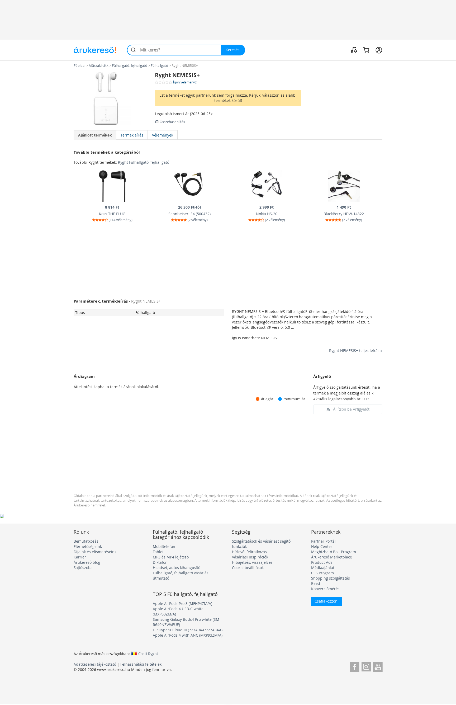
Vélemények (162, 135)
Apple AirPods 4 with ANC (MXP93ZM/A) (187, 635)
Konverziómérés (325, 588)
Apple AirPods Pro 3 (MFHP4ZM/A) (182, 603)
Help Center (321, 546)
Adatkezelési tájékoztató (95, 664)
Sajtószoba (83, 567)
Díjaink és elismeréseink (95, 551)
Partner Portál (323, 541)
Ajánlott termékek (95, 135)
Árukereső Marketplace (331, 557)
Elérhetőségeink (88, 546)
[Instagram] (366, 666)
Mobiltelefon (164, 546)
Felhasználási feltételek (141, 664)
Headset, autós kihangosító (176, 567)
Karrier (80, 557)
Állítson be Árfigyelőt (351, 409)
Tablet (158, 551)
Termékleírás (132, 135)
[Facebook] (354, 666)
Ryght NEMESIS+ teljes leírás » (355, 350)
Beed (315, 583)
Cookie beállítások (248, 567)
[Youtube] (377, 666)
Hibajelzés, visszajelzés (252, 562)
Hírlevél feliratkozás (249, 551)
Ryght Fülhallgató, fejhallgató (143, 162)
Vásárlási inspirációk (250, 557)
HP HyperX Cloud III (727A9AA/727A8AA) (187, 629)
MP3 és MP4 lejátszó (171, 557)
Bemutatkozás (86, 541)
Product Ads (321, 562)
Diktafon (160, 562)
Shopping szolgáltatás (330, 578)
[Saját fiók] (379, 50)
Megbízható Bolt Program (333, 551)
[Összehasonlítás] (354, 50)
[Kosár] (366, 50)
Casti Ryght (148, 653)
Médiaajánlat (322, 567)
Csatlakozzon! (327, 601)
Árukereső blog (87, 562)
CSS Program (322, 572)
